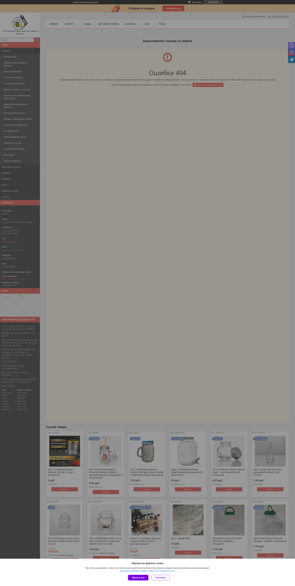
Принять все (138, 577)
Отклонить (160, 577)
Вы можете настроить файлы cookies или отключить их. (146, 571)
